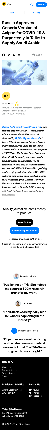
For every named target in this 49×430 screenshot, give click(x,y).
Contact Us (7, 376)
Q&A (12, 12)
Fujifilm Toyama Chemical (27, 138)
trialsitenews (8, 103)
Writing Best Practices (11, 390)
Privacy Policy (8, 373)
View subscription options (24, 230)
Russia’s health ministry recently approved (21, 127)
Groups (36, 12)
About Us (6, 367)
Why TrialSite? (8, 393)
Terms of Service (9, 370)
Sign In (41, 4)
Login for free (24, 222)
